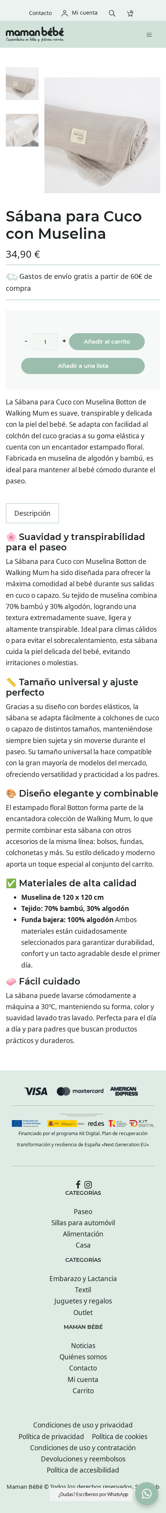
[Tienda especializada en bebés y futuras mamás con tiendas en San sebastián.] (65, 34)
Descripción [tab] (32, 513)
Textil (83, 1289)
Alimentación (83, 1234)
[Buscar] (114, 12)
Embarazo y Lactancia (83, 1278)
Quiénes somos (83, 1356)
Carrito (83, 1390)
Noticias (83, 1345)
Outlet (83, 1312)
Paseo (83, 1211)
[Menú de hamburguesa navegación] (151, 34)
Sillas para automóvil (83, 1222)
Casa (83, 1245)
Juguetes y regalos (83, 1301)
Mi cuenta (83, 1379)
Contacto (83, 1368)
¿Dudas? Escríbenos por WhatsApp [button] (93, 1494)
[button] (26, 341)
